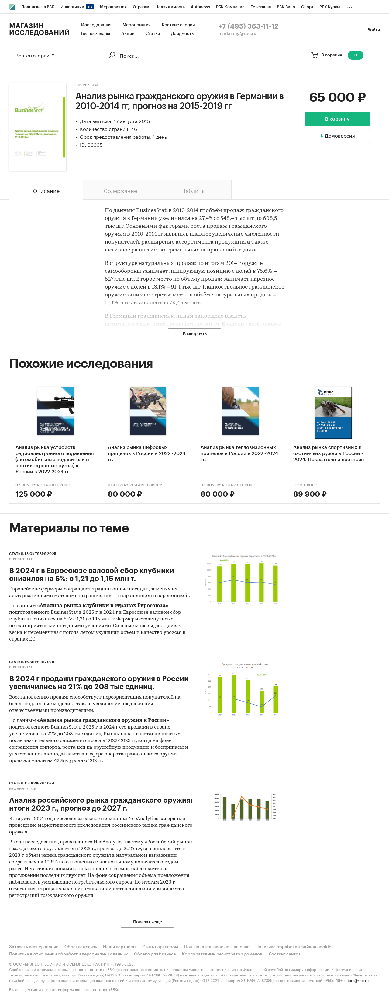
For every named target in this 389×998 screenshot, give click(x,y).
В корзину (337, 119)
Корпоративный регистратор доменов (222, 954)
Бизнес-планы (95, 34)
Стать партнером (160, 947)
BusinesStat (87, 85)
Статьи (153, 34)
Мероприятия (136, 25)
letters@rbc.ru (356, 980)
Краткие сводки (178, 25)
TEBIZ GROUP (305, 485)
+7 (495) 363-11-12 (248, 26)
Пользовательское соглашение (217, 947)
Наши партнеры (119, 947)
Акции (127, 34)
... (350, 6)
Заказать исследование (33, 947)
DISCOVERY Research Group (42, 485)
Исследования (96, 25)
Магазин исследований (39, 29)
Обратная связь (80, 947)
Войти (373, 30)
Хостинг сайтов (284, 954)
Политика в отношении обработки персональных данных (68, 954)
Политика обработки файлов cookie (293, 947)
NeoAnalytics (22, 789)
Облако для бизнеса (155, 954)
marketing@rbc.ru (237, 34)
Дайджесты (182, 34)
